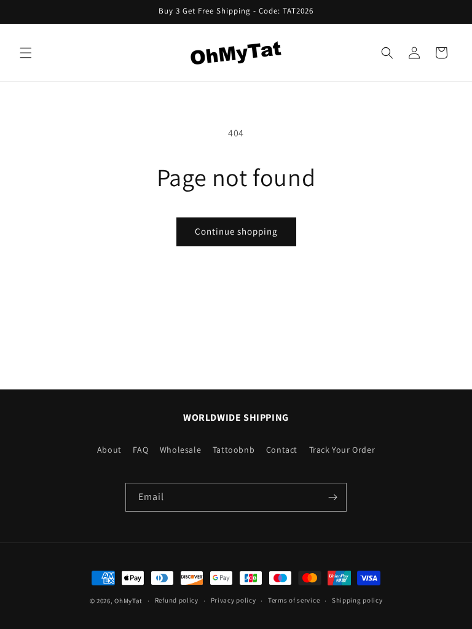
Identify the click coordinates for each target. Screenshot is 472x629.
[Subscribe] (332, 497)
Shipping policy (357, 600)
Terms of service (294, 600)
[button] (25, 52)
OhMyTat (128, 600)
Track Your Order (342, 449)
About (109, 449)
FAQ (140, 449)
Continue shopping (236, 231)
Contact (281, 449)
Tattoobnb (233, 449)
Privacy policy (233, 600)
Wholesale (180, 449)
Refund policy (177, 600)
